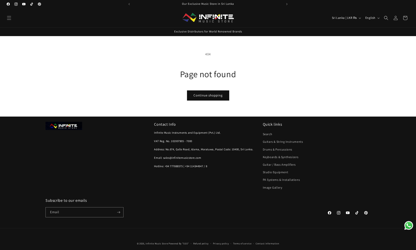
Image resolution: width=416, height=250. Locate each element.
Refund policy (201, 243)
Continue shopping (208, 95)
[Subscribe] (118, 212)
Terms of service (242, 243)
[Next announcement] (287, 4)
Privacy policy (221, 243)
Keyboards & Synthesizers (281, 157)
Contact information (267, 243)
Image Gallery (272, 187)
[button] (9, 18)
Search (267, 134)
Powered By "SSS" (179, 243)
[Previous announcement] (129, 4)
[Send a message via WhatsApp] (409, 225)
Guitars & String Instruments (283, 142)
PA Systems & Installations (281, 180)
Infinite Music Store (157, 243)
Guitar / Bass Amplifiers (279, 165)
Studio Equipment (275, 172)
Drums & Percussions (277, 149)
